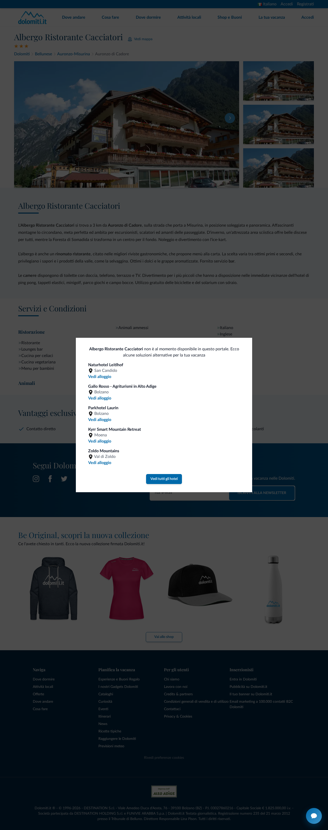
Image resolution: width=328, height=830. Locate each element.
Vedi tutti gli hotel (164, 479)
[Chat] (314, 816)
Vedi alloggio (99, 377)
